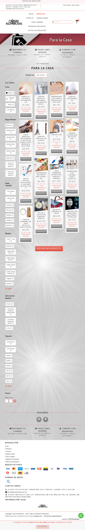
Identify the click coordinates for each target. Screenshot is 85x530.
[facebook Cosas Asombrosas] (45, 419)
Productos (40, 14)
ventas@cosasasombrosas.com (15, 8)
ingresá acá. (38, 516)
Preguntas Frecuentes (37, 26)
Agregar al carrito (26, 115)
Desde (6, 397)
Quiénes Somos (42, 18)
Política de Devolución (37, 30)
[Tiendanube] (71, 519)
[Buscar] (53, 22)
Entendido (42, 526)
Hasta (10, 397)
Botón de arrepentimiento (53, 516)
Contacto (30, 18)
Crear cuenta (66, 5)
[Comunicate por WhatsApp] (80, 515)
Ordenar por (29, 75)
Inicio (31, 14)
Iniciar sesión (75, 5)
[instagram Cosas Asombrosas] (39, 419)
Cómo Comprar (37, 22)
